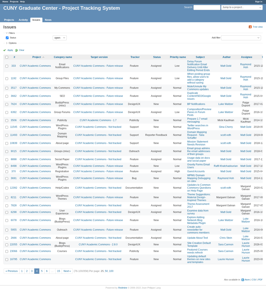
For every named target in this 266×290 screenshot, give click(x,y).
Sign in (258, 1)
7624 (14, 104)
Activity (23, 19)
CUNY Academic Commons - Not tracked (98, 126)
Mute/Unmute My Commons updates (198, 88)
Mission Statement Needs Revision (197, 143)
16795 (13, 259)
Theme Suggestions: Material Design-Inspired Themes (199, 197)
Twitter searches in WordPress (197, 127)
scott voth (225, 135)
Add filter (216, 37)
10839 (13, 143)
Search (188, 7)
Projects (14, 1)
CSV (254, 279)
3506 (14, 120)
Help (22, 1)
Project (36, 57)
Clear (21, 50)
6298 (14, 212)
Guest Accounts (196, 171)
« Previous (12, 271)
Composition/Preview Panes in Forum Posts (199, 112)
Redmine (122, 287)
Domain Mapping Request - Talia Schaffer (197, 135)
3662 (14, 96)
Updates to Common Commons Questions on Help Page (199, 187)
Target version (99, 57)
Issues (36, 19)
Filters (12, 33)
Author (227, 57)
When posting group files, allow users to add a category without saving (198, 78)
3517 (14, 87)
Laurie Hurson (246, 244)
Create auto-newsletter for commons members (198, 229)
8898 (14, 159)
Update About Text (197, 237)
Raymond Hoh (245, 66)
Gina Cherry (226, 126)
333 (13, 65)
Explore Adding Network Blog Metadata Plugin (196, 220)
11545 (13, 126)
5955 (14, 229)
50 (106, 271)
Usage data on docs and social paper (198, 159)
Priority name (178, 57)
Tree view (258, 27)
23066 (13, 251)
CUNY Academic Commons (35, 65)
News (48, 19)
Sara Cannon (225, 244)
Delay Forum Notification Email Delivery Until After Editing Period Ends (198, 66)
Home (5, 1)
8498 (14, 166)
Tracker (135, 57)
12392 (13, 187)
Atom (247, 279)
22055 (13, 244)
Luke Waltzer (225, 104)
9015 (14, 151)
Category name (63, 57)
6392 (14, 112)
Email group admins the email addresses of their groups (198, 151)
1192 (13, 78)
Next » (67, 271)
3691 (14, 178)
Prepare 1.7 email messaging (197, 120)
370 (13, 171)
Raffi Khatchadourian (226, 166)
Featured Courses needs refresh (197, 251)
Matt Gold (225, 65)
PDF (260, 279)
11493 (13, 135)
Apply (10, 50)
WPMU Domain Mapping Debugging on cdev (199, 178)
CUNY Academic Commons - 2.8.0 (98, 244)
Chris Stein (226, 237)
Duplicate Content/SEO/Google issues (199, 96)
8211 (13, 197)
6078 (14, 220)
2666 (14, 237)
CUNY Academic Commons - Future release (98, 65)
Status (12, 37)
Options (13, 43)
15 (58, 271)
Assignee (246, 57)
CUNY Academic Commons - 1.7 (98, 120)
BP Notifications (196, 104)
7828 (14, 205)
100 (111, 271)
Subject (200, 57)
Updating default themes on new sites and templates (198, 259)
